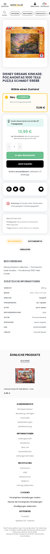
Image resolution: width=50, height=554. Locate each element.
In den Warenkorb (25, 155)
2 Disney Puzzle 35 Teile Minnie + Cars (19, 389)
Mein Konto (35, 6)
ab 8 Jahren (24, 228)
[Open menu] (5, 4)
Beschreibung (15, 241)
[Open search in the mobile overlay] (4, 13)
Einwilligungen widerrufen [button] (25, 506)
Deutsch (14, 228)
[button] (9, 189)
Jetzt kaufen (25, 163)
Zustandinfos (35, 241)
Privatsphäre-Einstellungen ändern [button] (25, 497)
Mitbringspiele (12, 224)
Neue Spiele (22, 222)
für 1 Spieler (34, 228)
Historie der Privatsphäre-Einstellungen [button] (25, 502)
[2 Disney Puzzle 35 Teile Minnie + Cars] (25, 375)
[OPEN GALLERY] (25, 42)
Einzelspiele (33, 222)
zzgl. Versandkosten (17, 136)
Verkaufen (25, 249)
